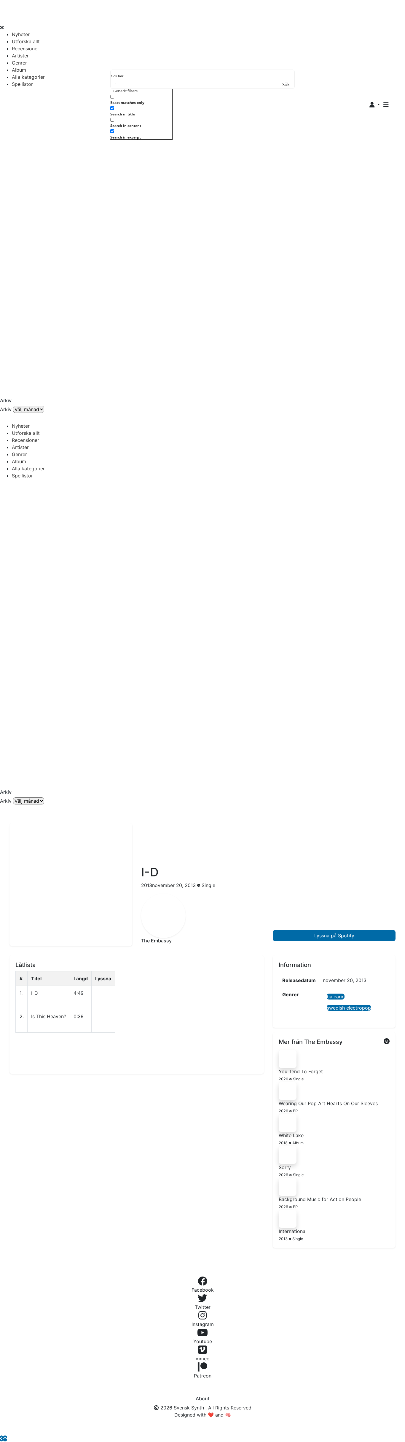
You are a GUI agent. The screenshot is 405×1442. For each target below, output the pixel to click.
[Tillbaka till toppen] (5, 1438)
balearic (336, 997)
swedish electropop (349, 1008)
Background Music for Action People (320, 1199)
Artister (20, 56)
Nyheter (21, 34)
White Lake (291, 1135)
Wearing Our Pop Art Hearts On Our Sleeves (328, 1103)
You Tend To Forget (301, 1071)
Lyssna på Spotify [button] (334, 936)
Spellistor (22, 84)
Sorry (285, 1167)
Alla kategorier (28, 77)
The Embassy (156, 941)
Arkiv (6, 409)
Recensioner (25, 49)
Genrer (19, 63)
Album (19, 70)
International (293, 1231)
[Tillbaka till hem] (1, 1438)
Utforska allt (26, 41)
